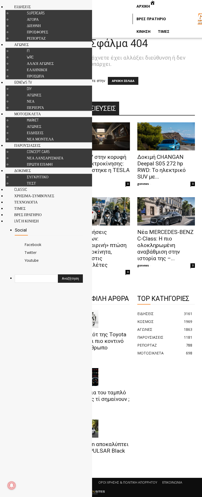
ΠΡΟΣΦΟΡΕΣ (37, 32)
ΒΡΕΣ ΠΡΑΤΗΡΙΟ (28, 214)
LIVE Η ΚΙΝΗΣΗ (26, 221)
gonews (143, 184)
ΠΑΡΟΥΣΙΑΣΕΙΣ (27, 145)
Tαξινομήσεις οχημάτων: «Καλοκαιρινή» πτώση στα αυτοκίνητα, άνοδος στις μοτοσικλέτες (99, 248)
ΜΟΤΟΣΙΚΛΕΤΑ (27, 114)
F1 (28, 51)
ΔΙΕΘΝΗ (34, 25)
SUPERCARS (36, 13)
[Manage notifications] (11, 485)
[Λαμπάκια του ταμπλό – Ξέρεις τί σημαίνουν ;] (101, 377)
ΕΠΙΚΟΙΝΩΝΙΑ (172, 482)
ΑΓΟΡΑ (33, 19)
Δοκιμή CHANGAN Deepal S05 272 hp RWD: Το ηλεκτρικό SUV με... (161, 167)
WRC (30, 57)
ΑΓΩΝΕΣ (21, 44)
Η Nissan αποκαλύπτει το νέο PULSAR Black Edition (100, 451)
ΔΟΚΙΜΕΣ (22, 170)
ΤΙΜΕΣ (20, 208)
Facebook (32, 244)
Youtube (31, 260)
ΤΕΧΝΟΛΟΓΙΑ (26, 202)
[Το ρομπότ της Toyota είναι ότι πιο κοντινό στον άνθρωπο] (101, 319)
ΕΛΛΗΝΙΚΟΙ (37, 69)
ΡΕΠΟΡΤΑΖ (36, 38)
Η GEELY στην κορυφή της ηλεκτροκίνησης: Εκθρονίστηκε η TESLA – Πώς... (101, 167)
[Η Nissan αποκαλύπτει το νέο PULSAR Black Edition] (101, 429)
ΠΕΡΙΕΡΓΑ (35, 107)
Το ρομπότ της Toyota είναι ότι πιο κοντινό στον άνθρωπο (99, 341)
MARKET (33, 120)
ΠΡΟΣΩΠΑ (35, 76)
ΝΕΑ (30, 101)
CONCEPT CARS (38, 151)
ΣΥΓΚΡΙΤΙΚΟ (37, 177)
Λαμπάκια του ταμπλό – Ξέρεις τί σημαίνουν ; (100, 395)
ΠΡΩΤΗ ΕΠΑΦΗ (40, 164)
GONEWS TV (23, 82)
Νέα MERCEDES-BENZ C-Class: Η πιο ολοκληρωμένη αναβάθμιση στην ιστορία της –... (165, 245)
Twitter (30, 252)
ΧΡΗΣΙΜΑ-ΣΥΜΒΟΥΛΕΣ (34, 195)
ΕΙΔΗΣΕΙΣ (22, 6)
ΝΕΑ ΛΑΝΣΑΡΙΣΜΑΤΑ (45, 158)
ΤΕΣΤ (31, 183)
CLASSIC (20, 189)
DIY (29, 88)
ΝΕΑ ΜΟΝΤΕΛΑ (40, 139)
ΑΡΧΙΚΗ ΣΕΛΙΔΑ (123, 81)
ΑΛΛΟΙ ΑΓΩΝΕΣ (40, 63)
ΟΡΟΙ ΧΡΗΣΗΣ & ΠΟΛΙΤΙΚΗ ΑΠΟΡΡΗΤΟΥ (127, 482)
